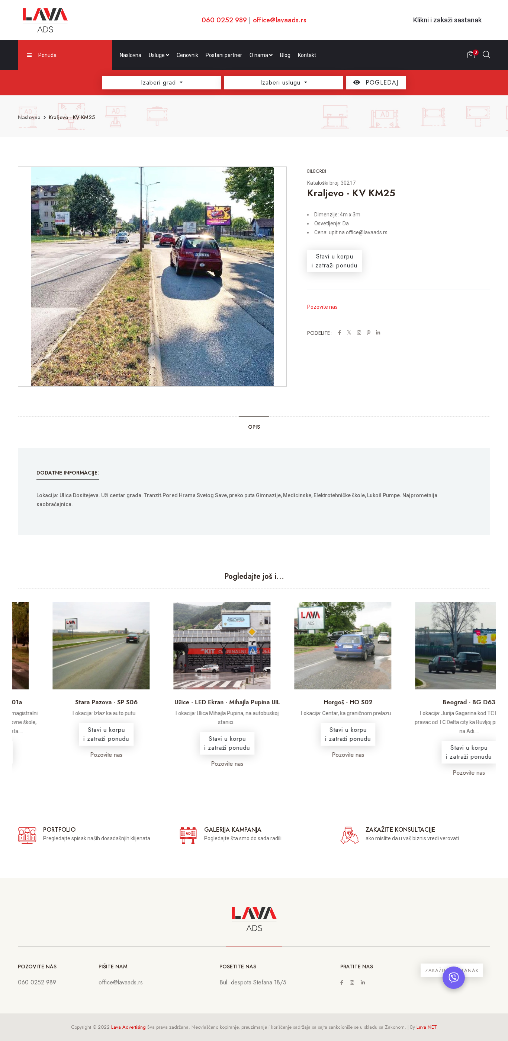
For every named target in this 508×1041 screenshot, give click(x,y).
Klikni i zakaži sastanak (447, 20)
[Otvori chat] (454, 978)
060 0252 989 (224, 20)
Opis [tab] (254, 427)
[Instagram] (352, 983)
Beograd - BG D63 (435, 702)
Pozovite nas (322, 307)
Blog (285, 55)
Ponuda (47, 55)
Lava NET (427, 1027)
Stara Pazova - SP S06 (73, 702)
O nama (259, 55)
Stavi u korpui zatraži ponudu (334, 261)
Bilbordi (316, 171)
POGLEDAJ (380, 82)
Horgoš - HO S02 (314, 702)
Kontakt (307, 55)
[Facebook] (341, 983)
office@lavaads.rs (279, 20)
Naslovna (130, 55)
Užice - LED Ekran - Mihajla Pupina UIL (194, 702)
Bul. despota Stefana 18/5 (252, 982)
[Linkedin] (363, 983)
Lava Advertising (128, 1027)
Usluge (157, 55)
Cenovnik (187, 55)
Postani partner (224, 55)
